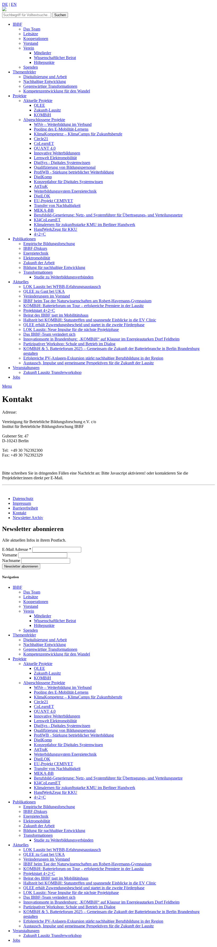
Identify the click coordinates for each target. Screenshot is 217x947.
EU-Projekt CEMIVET (53, 200)
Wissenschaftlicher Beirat (55, 57)
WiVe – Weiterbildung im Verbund (63, 124)
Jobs (16, 377)
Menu (7, 386)
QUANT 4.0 (45, 148)
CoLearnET (44, 143)
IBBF (17, 24)
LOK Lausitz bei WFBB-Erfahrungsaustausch (62, 286)
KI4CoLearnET (47, 220)
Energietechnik (35, 253)
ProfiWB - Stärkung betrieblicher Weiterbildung (74, 172)
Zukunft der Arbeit (39, 262)
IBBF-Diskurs (35, 248)
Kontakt (19, 513)
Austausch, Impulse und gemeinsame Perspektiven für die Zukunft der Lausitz (88, 363)
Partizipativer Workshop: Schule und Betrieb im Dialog (69, 344)
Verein (28, 48)
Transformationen (38, 272)
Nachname (11, 560)
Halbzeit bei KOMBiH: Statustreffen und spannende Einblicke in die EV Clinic (89, 320)
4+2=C (40, 234)
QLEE (39, 105)
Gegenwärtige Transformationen (50, 86)
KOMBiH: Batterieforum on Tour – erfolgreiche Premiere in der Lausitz (83, 305)
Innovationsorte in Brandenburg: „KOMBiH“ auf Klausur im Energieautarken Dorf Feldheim (101, 339)
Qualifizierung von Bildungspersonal (65, 167)
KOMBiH (42, 115)
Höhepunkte (44, 62)
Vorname (10, 555)
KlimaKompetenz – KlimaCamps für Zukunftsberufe (78, 134)
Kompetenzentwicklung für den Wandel (56, 91)
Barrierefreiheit (25, 508)
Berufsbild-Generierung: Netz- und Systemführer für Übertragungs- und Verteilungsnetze (108, 215)
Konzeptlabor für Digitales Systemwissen (68, 181)
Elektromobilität (36, 258)
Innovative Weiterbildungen (57, 153)
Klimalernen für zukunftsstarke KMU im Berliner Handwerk (84, 224)
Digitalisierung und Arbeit (45, 76)
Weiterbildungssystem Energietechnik (65, 191)
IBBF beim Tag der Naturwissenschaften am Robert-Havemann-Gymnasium (87, 301)
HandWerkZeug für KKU (55, 229)
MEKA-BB (44, 210)
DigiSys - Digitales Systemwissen (62, 162)
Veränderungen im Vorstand (46, 296)
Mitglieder (42, 53)
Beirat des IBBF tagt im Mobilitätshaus (55, 315)
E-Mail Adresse (16, 549)
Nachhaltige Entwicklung (44, 81)
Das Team (31, 29)
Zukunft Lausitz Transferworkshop (52, 372)
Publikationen (24, 239)
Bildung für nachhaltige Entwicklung (54, 267)
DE (5, 4)
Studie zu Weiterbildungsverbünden (63, 277)
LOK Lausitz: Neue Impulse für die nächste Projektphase (71, 329)
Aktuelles (21, 282)
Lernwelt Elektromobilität (55, 158)
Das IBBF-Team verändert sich (49, 334)
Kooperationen (35, 38)
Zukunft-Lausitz (47, 110)
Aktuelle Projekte (37, 100)
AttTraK (41, 186)
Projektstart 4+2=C (39, 310)
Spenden (30, 67)
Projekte (19, 96)
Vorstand (30, 43)
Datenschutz (23, 498)
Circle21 (41, 138)
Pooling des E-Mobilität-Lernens (61, 129)
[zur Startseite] (4, 9)
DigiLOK (42, 196)
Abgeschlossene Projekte (44, 119)
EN (14, 4)
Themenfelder (24, 72)
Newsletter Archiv (28, 517)
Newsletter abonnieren (21, 566)
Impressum (22, 503)
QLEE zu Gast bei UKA (44, 291)
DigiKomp (43, 177)
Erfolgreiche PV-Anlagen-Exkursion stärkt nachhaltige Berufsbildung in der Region (93, 358)
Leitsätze (30, 34)
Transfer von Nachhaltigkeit (57, 205)
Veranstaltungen (26, 367)
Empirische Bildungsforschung (49, 243)
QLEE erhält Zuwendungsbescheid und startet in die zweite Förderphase (83, 324)
